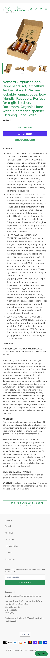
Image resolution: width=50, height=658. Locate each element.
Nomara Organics (20, 650)
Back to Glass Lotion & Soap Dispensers (27, 504)
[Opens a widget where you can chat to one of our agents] (41, 654)
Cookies (8, 552)
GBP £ (24, 634)
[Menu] (46, 9)
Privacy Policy (11, 546)
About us (9, 532)
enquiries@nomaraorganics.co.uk (26, 596)
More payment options (25, 140)
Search (8, 526)
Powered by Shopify (36, 650)
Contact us (10, 559)
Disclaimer (10, 539)
